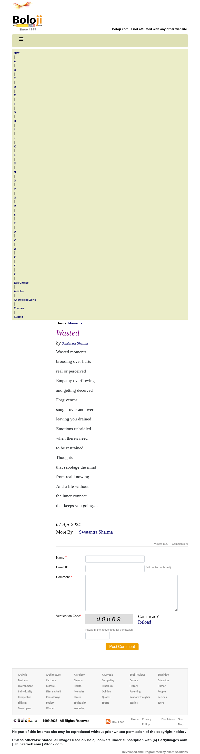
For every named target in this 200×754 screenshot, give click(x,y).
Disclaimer (168, 719)
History (134, 686)
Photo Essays (53, 697)
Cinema (78, 680)
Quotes (106, 697)
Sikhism (22, 703)
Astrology (79, 675)
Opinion (106, 691)
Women (50, 708)
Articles (19, 291)
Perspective (24, 697)
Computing (108, 680)
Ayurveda (107, 675)
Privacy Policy (146, 722)
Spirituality (80, 703)
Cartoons (51, 680)
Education (163, 680)
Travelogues (24, 708)
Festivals (50, 686)
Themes (19, 308)
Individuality (25, 691)
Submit (18, 316)
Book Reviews (137, 675)
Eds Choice (21, 282)
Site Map (180, 722)
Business (23, 680)
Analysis (22, 675)
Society (50, 703)
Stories (134, 703)
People (162, 691)
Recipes (162, 697)
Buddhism (163, 675)
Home (135, 719)
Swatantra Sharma (75, 343)
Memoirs (79, 691)
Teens (161, 703)
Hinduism (107, 686)
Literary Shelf (53, 691)
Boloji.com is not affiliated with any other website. (150, 29)
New (17, 52)
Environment (25, 686)
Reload (144, 622)
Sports (105, 703)
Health (77, 686)
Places (77, 697)
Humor (162, 686)
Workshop (79, 708)
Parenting (135, 691)
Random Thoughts (140, 697)
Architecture (53, 675)
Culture (134, 680)
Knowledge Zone (25, 299)
